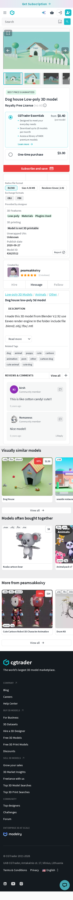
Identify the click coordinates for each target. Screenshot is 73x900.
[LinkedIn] (5, 884)
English (48, 870)
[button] (60, 21)
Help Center (10, 703)
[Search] (67, 21)
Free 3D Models (12, 738)
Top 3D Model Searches (17, 785)
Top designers (11, 805)
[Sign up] (68, 12)
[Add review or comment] (66, 375)
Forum (7, 819)
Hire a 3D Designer (14, 731)
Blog (6, 690)
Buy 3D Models (11, 710)
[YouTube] (14, 884)
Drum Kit (61, 631)
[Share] (58, 177)
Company (8, 682)
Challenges (10, 812)
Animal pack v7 (64, 566)
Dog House (8, 499)
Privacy (34, 870)
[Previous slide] (8, 50)
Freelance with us (13, 778)
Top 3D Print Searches (16, 792)
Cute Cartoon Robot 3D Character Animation (26, 631)
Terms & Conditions (15, 870)
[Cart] (52, 12)
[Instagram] (22, 883)
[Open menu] (5, 12)
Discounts (9, 751)
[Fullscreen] (8, 33)
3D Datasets (10, 724)
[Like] (14, 177)
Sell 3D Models (12, 757)
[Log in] (60, 12)
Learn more (23, 144)
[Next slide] (65, 50)
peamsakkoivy (30, 270)
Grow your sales (13, 765)
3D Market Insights (14, 772)
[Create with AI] (44, 12)
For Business (10, 717)
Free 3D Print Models (15, 744)
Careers (7, 697)
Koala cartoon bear (13, 566)
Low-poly (13, 216)
